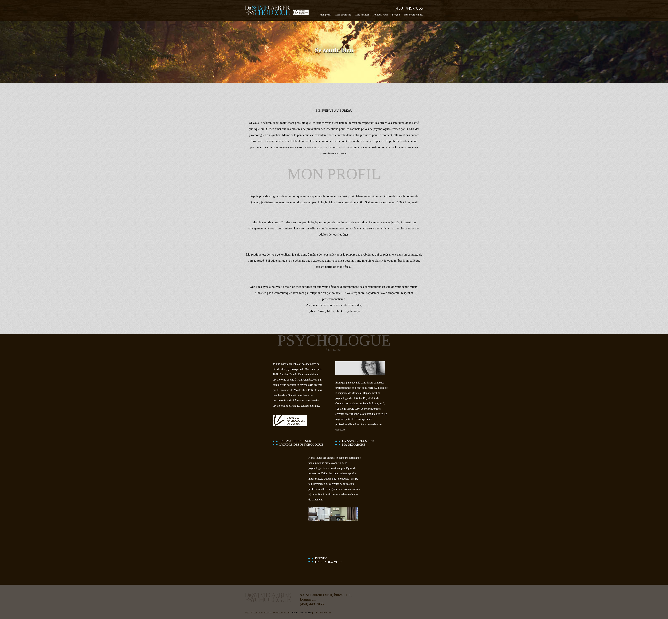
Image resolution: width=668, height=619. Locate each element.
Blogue (396, 14)
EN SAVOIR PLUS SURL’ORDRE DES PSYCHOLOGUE (301, 442)
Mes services (362, 14)
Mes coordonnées (413, 14)
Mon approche (343, 14)
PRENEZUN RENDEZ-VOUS (328, 560)
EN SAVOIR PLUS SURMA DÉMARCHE (358, 442)
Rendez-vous (380, 14)
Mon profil (325, 14)
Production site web (302, 612)
